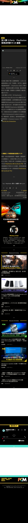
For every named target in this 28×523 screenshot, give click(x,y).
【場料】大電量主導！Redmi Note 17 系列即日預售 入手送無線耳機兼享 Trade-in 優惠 (13, 373)
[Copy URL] (17, 70)
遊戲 (3, 38)
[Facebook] (7, 70)
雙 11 (13, 183)
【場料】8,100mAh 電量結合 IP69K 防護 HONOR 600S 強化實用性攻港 (12, 380)
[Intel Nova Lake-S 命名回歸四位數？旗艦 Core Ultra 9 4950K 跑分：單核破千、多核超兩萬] (14, 330)
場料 (2, 376)
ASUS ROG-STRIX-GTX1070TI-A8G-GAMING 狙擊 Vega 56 (7, 194)
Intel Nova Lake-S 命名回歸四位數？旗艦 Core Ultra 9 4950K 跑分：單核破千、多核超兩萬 (13, 341)
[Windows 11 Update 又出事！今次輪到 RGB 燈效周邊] (14, 354)
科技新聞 (3, 344)
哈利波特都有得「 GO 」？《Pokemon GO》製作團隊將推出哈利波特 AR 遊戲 (21, 195)
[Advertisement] (14, 19)
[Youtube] (14, 245)
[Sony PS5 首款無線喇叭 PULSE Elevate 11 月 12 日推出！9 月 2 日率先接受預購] (14, 285)
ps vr (23, 183)
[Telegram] (14, 70)
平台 (22, 164)
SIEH (20, 183)
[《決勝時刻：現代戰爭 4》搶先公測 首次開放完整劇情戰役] (14, 262)
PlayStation (9, 183)
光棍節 (17, 183)
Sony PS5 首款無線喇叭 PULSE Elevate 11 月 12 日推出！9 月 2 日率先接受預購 (14, 295)
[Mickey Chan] (14, 230)
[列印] (20, 70)
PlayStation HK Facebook (13, 164)
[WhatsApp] (11, 70)
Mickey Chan (9, 67)
